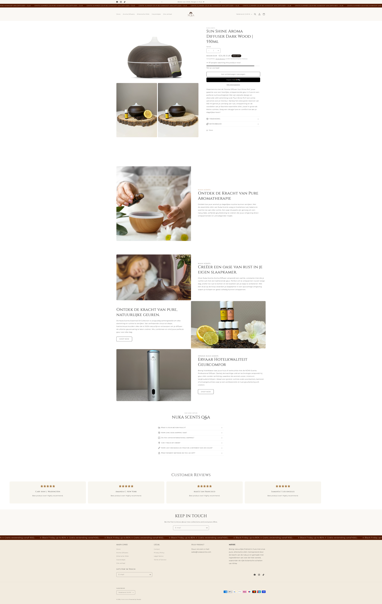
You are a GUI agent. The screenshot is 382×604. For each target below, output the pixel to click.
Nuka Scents (125, 599)
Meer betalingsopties (233, 84)
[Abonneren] (206, 527)
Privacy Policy (159, 553)
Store (118, 549)
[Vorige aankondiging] (162, 2)
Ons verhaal (120, 563)
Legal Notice (158, 556)
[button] (255, 14)
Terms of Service (160, 560)
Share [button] (211, 130)
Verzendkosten (220, 59)
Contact (157, 549)
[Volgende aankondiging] (220, 2)
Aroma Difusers (122, 553)
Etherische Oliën (122, 556)
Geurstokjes (120, 560)
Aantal (208, 46)
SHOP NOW (124, 339)
